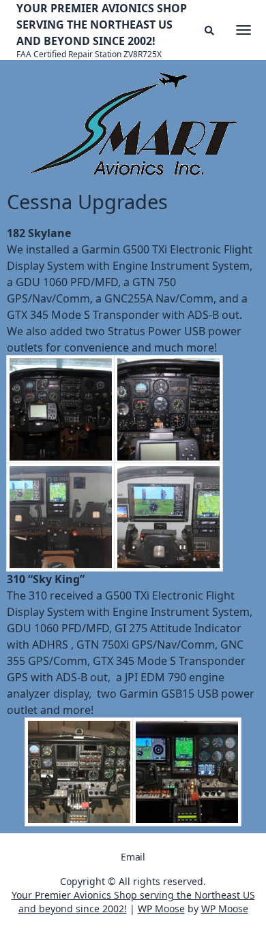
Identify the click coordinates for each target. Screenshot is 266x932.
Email (133, 856)
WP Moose (161, 908)
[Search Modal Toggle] (209, 30)
